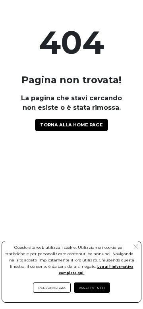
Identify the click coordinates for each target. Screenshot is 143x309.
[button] (135, 247)
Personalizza (52, 288)
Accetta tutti (92, 288)
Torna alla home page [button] (71, 125)
